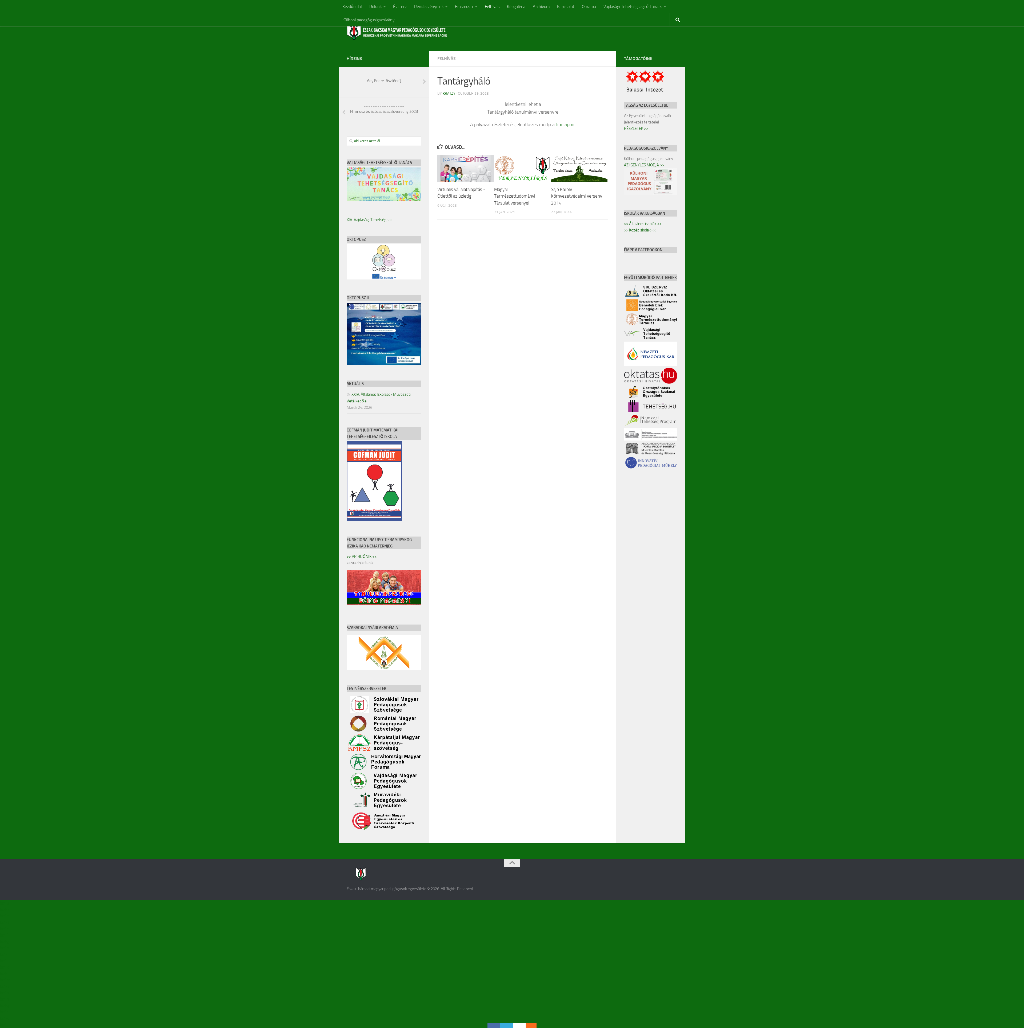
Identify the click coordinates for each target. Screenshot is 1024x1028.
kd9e (4, 928)
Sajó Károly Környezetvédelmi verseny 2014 (576, 196)
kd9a (4, 903)
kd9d (4, 922)
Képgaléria (516, 6)
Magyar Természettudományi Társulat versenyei (514, 196)
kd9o (4, 992)
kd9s (4, 1018)
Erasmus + (464, 6)
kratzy (449, 93)
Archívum (541, 6)
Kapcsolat (565, 6)
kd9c (4, 915)
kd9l (4, 973)
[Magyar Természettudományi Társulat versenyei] (522, 168)
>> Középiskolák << (640, 230)
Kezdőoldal (352, 6)
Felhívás (492, 6)
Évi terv (400, 6)
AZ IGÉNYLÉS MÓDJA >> (644, 165)
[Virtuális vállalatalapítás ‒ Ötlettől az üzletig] (465, 168)
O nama (589, 6)
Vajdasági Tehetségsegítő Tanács (632, 6)
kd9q (4, 1005)
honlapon (565, 124)
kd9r (4, 1011)
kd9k (4, 967)
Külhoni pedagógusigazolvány (368, 19)
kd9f (4, 935)
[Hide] (534, 1025)
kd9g (4, 941)
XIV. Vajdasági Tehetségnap (370, 219)
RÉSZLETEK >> (636, 128)
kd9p (4, 999)
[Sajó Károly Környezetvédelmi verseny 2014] (579, 168)
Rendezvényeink (429, 6)
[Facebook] (493, 1025)
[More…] (528, 1025)
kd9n (4, 986)
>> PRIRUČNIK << (362, 556)
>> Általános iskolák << (642, 223)
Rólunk (375, 6)
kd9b (4, 909)
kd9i (3, 954)
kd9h (4, 947)
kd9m (5, 979)
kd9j (3, 960)
